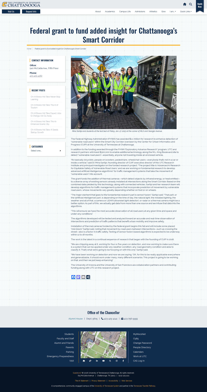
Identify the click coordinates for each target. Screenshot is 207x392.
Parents (70, 347)
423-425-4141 (110, 318)
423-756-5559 (131, 318)
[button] (191, 4)
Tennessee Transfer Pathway (144, 386)
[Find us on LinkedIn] (97, 361)
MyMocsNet (139, 334)
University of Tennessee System (107, 386)
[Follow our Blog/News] (90, 361)
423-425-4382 (36, 75)
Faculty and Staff (65, 338)
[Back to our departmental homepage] (84, 361)
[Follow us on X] (110, 361)
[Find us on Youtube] (103, 361)
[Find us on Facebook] (123, 361)
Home (29, 49)
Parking (70, 352)
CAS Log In (138, 360)
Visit (71, 360)
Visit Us (11, 11)
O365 (136, 338)
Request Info (31, 11)
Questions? (77, 373)
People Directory (142, 347)
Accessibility (113, 381)
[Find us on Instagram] (117, 361)
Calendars (138, 352)
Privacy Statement (98, 381)
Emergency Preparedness (60, 356)
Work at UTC (140, 356)
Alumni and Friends (64, 343)
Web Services (126, 381)
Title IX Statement (81, 381)
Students (69, 334)
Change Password (142, 343)
